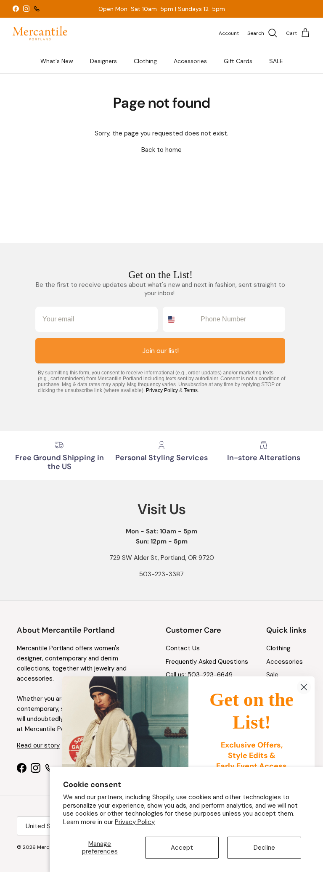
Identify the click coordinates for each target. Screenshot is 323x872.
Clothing (145, 61)
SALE (276, 61)
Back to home (161, 150)
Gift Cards (238, 61)
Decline (264, 847)
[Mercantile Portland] (40, 33)
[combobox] (179, 319)
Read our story (38, 745)
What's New (56, 61)
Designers (103, 61)
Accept (182, 847)
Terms (191, 390)
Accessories (190, 61)
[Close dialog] (304, 687)
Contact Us (183, 648)
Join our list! (160, 350)
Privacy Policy (135, 822)
